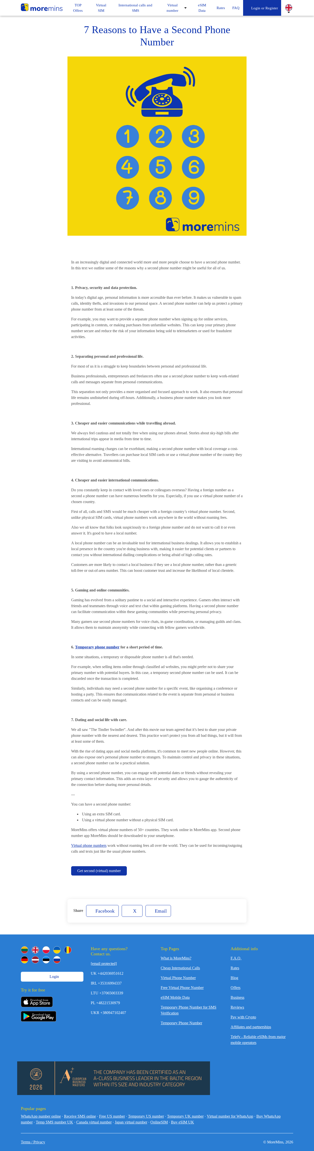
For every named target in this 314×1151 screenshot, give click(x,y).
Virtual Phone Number (178, 978)
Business (237, 997)
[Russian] (57, 959)
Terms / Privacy (33, 1142)
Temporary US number (146, 1116)
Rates (221, 8)
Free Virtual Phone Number (182, 988)
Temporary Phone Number (181, 1023)
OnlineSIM (159, 1122)
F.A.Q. (236, 958)
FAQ (235, 8)
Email (160, 911)
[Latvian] (35, 959)
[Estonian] (46, 959)
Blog (234, 978)
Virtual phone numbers (88, 845)
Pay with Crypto (243, 1017)
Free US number (112, 1116)
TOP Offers (78, 8)
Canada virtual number (94, 1122)
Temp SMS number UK (54, 1122)
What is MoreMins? (176, 958)
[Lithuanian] (24, 950)
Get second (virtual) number (99, 871)
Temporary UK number (185, 1116)
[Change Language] (288, 7)
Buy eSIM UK (182, 1122)
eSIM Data (202, 8)
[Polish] (46, 950)
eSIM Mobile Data (175, 997)
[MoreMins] (42, 8)
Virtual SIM (101, 8)
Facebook (104, 911)
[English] (35, 950)
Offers (235, 988)
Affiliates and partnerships (251, 1027)
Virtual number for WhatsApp (230, 1116)
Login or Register (263, 8)
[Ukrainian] (57, 950)
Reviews (237, 1007)
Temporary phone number (97, 647)
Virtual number (172, 8)
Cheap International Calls (180, 968)
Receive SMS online (80, 1116)
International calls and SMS (135, 8)
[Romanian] (67, 950)
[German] (24, 959)
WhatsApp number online (41, 1116)
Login (54, 976)
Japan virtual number (131, 1122)
